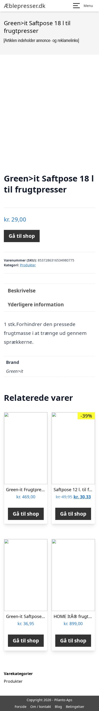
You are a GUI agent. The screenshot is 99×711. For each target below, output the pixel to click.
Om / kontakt (40, 706)
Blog (58, 706)
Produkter (28, 265)
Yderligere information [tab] (36, 304)
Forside (20, 706)
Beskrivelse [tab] (22, 290)
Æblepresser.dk (24, 6)
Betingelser (75, 706)
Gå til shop (22, 236)
